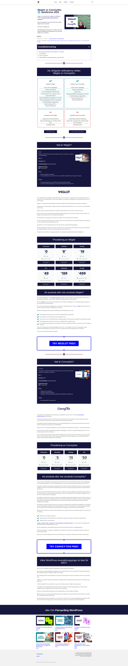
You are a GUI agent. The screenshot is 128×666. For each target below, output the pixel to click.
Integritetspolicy (39, 653)
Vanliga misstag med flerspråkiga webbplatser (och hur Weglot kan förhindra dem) (43, 645)
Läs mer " (56, 646)
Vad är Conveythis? (43, 55)
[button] (92, 2)
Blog (60, 2)
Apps (55, 2)
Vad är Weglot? (42, 53)
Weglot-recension (56, 297)
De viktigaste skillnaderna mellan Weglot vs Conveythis (51, 51)
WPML (78, 306)
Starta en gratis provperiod (46, 262)
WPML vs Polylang (50, 523)
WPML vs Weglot (41, 523)
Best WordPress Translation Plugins (64, 523)
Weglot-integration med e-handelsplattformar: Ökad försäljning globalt (82, 645)
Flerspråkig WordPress (60, 38)
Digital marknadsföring (52, 38)
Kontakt (65, 2)
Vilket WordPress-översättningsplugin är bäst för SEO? (51, 57)
